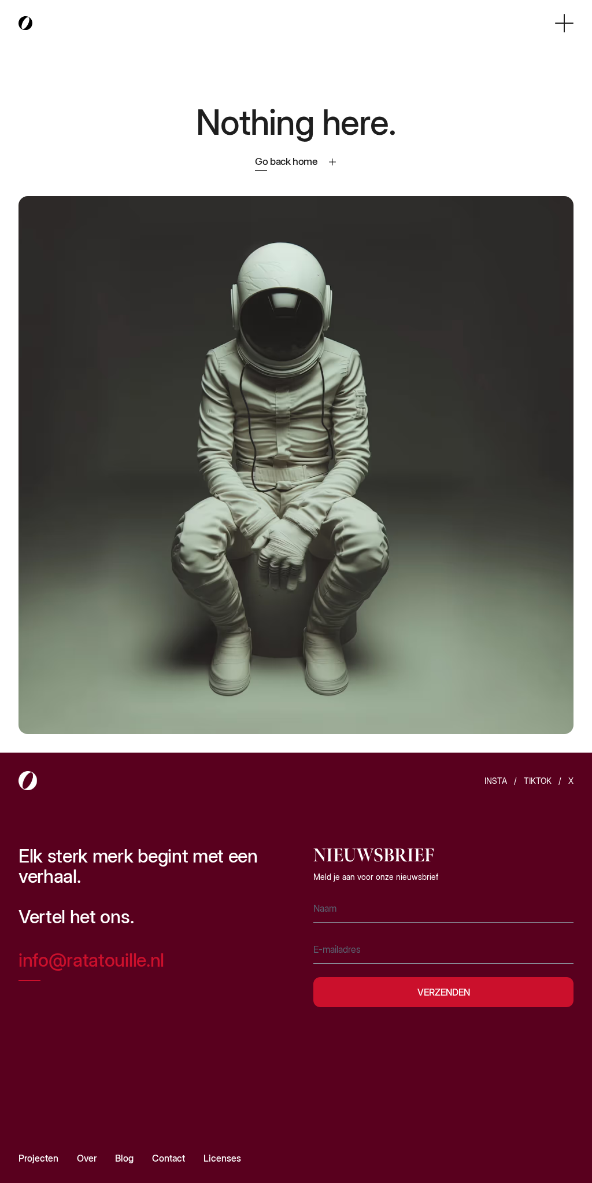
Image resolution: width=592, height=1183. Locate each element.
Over (87, 1158)
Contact (168, 1158)
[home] (25, 23)
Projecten (38, 1158)
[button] (564, 23)
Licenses (222, 1158)
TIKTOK (538, 781)
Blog (124, 1158)
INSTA (495, 781)
